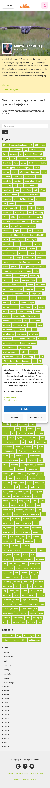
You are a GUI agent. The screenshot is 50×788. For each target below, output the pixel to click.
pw (4, 478)
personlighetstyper (10, 460)
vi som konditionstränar (35, 604)
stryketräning (8, 527)
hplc (39, 280)
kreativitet (31, 338)
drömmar (31, 217)
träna (16, 563)
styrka (26, 527)
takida (5, 541)
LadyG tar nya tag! (29, 45)
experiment (7, 230)
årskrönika (7, 163)
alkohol (28, 154)
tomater (17, 554)
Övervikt (18, 446)
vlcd (4, 622)
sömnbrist (7, 514)
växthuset (7, 599)
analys (5, 158)
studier (19, 527)
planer (5, 464)
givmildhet (41, 257)
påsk (20, 451)
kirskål (12, 311)
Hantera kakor (29, 779)
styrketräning (8, 532)
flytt (28, 239)
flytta (34, 239)
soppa (16, 514)
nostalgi (31, 428)
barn (44, 172)
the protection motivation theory (16, 550)
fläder (13, 239)
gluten (13, 262)
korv (28, 329)
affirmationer (16, 149)
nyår (13, 433)
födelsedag (7, 244)
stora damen (8, 523)
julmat (33, 298)
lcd (42, 356)
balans (14, 172)
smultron (30, 505)
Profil (6, 89)
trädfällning (7, 559)
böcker (42, 190)
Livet (24, 640)
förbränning (26, 244)
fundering (41, 253)
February (8, 682)
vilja (17, 613)
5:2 (30, 145)
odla (4, 437)
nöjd (23, 428)
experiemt (31, 226)
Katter (5, 640)
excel (22, 226)
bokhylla (6, 194)
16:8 (5, 145)
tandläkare (29, 541)
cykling (31, 208)
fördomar (37, 244)
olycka (19, 437)
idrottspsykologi (9, 289)
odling (11, 437)
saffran (12, 491)
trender (19, 568)
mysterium (23, 424)
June (6, 665)
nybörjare (22, 433)
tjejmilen (41, 550)
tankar (38, 541)
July (5, 660)
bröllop (23, 199)
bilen (20, 185)
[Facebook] (25, 766)
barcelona (35, 172)
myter (32, 424)
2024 (5, 690)
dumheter (26, 221)
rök (17, 487)
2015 (5, 726)
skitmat (13, 500)
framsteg (22, 253)
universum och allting (11, 577)
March (6, 678)
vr (9, 622)
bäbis (43, 163)
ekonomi (14, 226)
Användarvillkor (37, 773)
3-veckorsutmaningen (18, 145)
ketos (5, 311)
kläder (20, 311)
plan (40, 460)
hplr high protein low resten (14, 284)
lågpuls (18, 356)
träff (4, 563)
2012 (5, 738)
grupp (5, 271)
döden (5, 217)
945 (36, 145)
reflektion (6, 482)
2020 (5, 706)
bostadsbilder (33, 194)
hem (16, 275)
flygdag (21, 239)
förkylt (5, 248)
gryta (29, 271)
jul (18, 298)
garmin (27, 257)
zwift (39, 622)
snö (38, 505)
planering (14, 464)
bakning (6, 172)
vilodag (24, 613)
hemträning (34, 275)
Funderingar (29, 635)
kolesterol (17, 320)
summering (37, 532)
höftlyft (16, 280)
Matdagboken (34, 640)
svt (29, 536)
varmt (24, 595)
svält (23, 536)
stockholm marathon (31, 518)
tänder (19, 541)
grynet (22, 271)
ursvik (34, 577)
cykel (24, 208)
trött (16, 572)
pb (12, 455)
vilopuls (33, 613)
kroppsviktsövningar (28, 343)
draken (21, 217)
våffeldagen (7, 586)
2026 (5, 652)
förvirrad (31, 248)
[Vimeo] (31, 766)
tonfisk (25, 554)
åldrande (13, 154)
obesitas (39, 433)
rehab (21, 482)
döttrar (13, 217)
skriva (42, 500)
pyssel (10, 478)
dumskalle (37, 221)
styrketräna (36, 527)
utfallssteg (17, 581)
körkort (21, 329)
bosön (14, 194)
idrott (43, 284)
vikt (35, 608)
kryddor (22, 347)
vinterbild (6, 617)
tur (37, 572)
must (14, 424)
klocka (15, 316)
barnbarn (6, 176)
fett (30, 230)
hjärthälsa (7, 280)
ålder (5, 154)
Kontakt (17, 779)
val (30, 586)
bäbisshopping (9, 167)
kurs (29, 347)
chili (4, 203)
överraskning (41, 442)
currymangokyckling (11, 208)
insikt (20, 289)
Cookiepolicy (10, 397)
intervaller (40, 289)
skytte (13, 505)
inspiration (29, 289)
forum (23, 248)
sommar (19, 509)
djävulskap (39, 212)
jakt (27, 293)
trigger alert (7, 572)
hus (37, 284)
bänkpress (24, 172)
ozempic (27, 446)
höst (33, 280)
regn (15, 482)
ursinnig (26, 577)
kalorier (15, 302)
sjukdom (37, 496)
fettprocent (7, 235)
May (6, 669)
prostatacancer (33, 469)
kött (15, 338)
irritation (6, 293)
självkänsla (26, 496)
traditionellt (28, 559)
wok (23, 622)
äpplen (21, 158)
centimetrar (40, 199)
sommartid (29, 509)
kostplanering (8, 334)
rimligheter (39, 482)
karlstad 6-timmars (10, 307)
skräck (34, 500)
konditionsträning (19, 325)
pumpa (40, 473)
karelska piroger (27, 302)
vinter (40, 613)
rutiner (41, 487)
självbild (16, 496)
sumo (5, 536)
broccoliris (7, 199)
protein (6, 473)
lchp (12, 361)
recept (41, 478)
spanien (24, 514)
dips (30, 212)
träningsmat (35, 563)
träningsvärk (8, 568)
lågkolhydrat (8, 356)
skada (5, 500)
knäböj (23, 316)
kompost (6, 325)
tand (12, 541)
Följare (15, 89)
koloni (26, 320)
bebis (39, 176)
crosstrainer (22, 203)
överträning (7, 446)
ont (42, 437)
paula (40, 451)
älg (21, 154)
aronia (42, 158)
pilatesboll (32, 460)
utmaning (28, 581)
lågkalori (33, 352)
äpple (13, 158)
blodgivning (7, 190)
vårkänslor (7, 595)
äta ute (23, 163)
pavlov (5, 455)
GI (33, 257)
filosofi (16, 235)
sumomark (14, 536)
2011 (5, 742)
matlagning (15, 640)
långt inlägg (28, 356)
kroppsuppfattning (10, 343)
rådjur (18, 478)
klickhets (6, 316)
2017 (5, 718)
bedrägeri (18, 181)
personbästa (35, 455)
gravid (5, 266)
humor (30, 284)
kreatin (22, 338)
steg (43, 514)
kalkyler (41, 298)
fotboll (5, 253)
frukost (31, 253)
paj (35, 446)
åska (16, 163)
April (6, 674)
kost (34, 329)
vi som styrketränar (10, 608)
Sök (5, 132)
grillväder (30, 266)
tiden (33, 550)
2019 (5, 710)
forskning (14, 248)
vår (17, 590)
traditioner (40, 559)
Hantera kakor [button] (36, 418)
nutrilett (6, 433)
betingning (7, 185)
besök (38, 181)
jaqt (39, 293)
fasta (24, 230)
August (7, 656)
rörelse (33, 487)
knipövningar (33, 316)
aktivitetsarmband (37, 149)
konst (40, 325)
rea (24, 478)
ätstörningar (34, 163)
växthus (41, 595)
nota (38, 428)
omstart (27, 437)
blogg (17, 190)
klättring (38, 311)
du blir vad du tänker (11, 221)
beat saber (29, 176)
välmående (38, 586)
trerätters (28, 568)
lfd (40, 361)
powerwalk (39, 464)
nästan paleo (8, 428)
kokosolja (7, 320)
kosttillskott (33, 334)
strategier (27, 523)
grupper (13, 271)
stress (36, 523)
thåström (25, 545)
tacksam (36, 536)
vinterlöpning (18, 617)
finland (25, 235)
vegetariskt (7, 604)
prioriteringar (8, 469)
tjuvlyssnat (7, 554)
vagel (17, 586)
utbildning (7, 581)
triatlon (37, 568)
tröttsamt (24, 572)
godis (30, 262)
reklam (29, 482)
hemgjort (23, 275)
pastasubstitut (30, 451)
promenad (20, 469)
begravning (29, 181)
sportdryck (34, 514)
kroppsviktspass (9, 347)
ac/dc (43, 145)
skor (27, 500)
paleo (41, 446)
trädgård (18, 559)
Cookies (9, 773)
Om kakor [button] (14, 418)
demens (40, 208)
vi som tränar (26, 608)
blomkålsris (26, 190)
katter (28, 307)
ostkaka (30, 442)
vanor (11, 590)
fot (39, 248)
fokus (17, 244)
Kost (38, 635)
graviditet (14, 266)
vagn (24, 586)
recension (33, 478)
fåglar (17, 230)
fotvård (13, 253)
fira (31, 235)
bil (15, 185)
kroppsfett (42, 338)
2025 (5, 686)
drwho (39, 217)
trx (32, 572)
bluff (35, 190)
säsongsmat (37, 491)
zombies (31, 622)
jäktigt (33, 293)
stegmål (6, 518)
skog (21, 500)
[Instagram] (18, 766)
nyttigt (30, 433)
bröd (16, 199)
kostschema (21, 334)
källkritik (6, 302)
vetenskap (18, 604)
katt (22, 307)
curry (31, 203)
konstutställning (9, 329)
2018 (5, 714)
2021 (5, 702)
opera (5, 442)
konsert (32, 325)
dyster (5, 226)
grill (22, 266)
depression (7, 212)
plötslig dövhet (27, 464)
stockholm (16, 518)
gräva (38, 262)
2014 (5, 730)
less (34, 361)
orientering (14, 442)
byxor (30, 199)
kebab (41, 307)
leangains (26, 361)
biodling (33, 185)
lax (37, 356)
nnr (17, 428)
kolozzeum (35, 320)
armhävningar (32, 158)
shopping (6, 496)
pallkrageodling (9, 451)
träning (6, 635)
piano (23, 460)
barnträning (17, 176)
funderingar (7, 257)
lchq (18, 361)
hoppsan (25, 280)
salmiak (20, 491)
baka (37, 167)
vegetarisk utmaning (30, 599)
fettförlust (38, 230)
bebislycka (7, 181)
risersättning (8, 487)
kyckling (24, 352)
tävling (5, 545)
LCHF (5, 361)
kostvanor (7, 338)
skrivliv (5, 505)
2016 (5, 722)
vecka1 (16, 599)
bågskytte (28, 167)
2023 (5, 694)
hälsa (36, 271)
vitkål (28, 617)
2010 (5, 746)
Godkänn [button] (25, 409)
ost (23, 442)
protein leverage (17, 473)
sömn (39, 509)
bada (19, 167)
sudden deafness (23, 532)
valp (4, 590)
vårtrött (32, 595)
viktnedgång (8, 613)
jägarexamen (17, 293)
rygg (5, 491)
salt (27, 491)
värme (16, 595)
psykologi (31, 473)
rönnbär (24, 487)
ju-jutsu (12, 298)
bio (26, 185)
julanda (25, 298)
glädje (5, 262)
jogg (4, 298)
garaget (18, 257)
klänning (29, 311)
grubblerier (40, 266)
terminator (15, 545)
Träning (24, 563)
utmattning (39, 581)
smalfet (21, 505)
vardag (24, 590)
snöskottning (8, 509)
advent (5, 149)
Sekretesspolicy (21, 773)
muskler (6, 424)
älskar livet (37, 154)
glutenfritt (22, 262)
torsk (33, 554)
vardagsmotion (36, 590)
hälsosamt (7, 275)
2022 (5, 698)
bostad (23, 194)
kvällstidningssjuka (10, 352)
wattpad (16, 622)
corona (11, 203)
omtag (35, 437)
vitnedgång (37, 617)
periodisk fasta (21, 455)
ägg (25, 149)
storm (18, 523)
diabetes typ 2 (20, 212)
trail (10, 563)
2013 (5, 734)
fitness (5, 239)
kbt (35, 307)
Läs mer (5, 84)
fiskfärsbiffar (40, 235)
